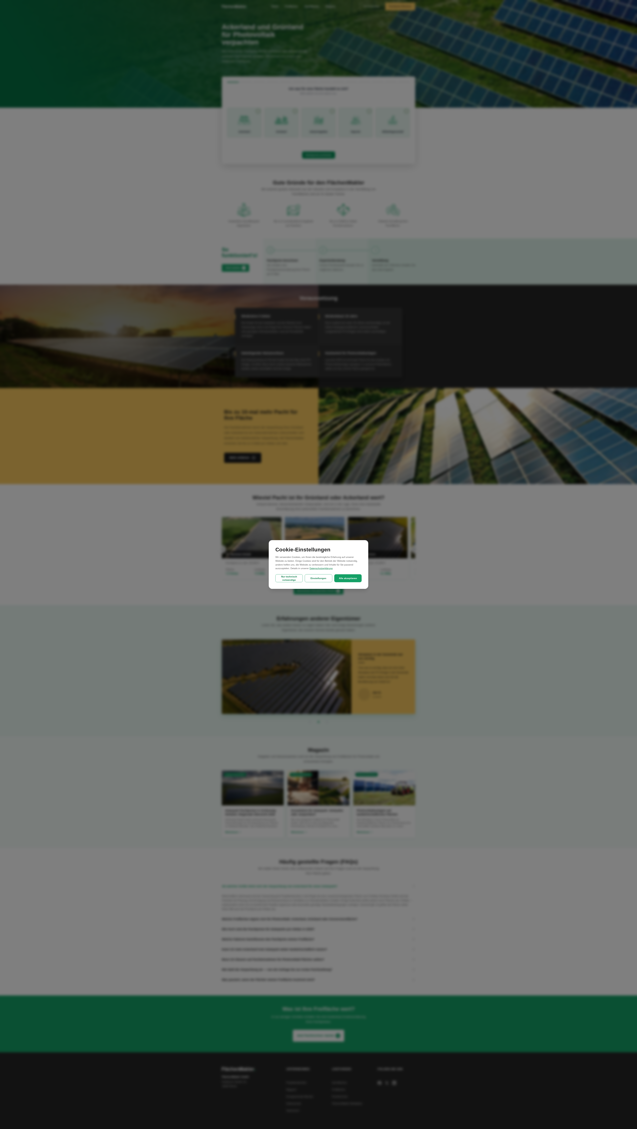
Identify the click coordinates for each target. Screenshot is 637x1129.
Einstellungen (318, 578)
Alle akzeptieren (348, 578)
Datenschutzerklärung (321, 568)
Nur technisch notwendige (289, 578)
